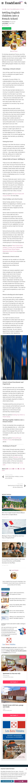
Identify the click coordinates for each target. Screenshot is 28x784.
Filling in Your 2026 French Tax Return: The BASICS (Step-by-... (17, 617)
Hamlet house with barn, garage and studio (13, 706)
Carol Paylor (6, 25)
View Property (13, 682)
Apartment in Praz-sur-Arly (11, 673)
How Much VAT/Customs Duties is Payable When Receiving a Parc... (18, 599)
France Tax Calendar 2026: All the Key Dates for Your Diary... (18, 605)
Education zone (17, 457)
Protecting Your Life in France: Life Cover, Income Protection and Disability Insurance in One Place (13, 561)
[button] (14, 513)
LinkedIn (21, 468)
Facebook (10, 468)
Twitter (15, 468)
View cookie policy (6, 781)
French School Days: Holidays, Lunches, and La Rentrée (14, 476)
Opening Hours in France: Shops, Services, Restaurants (15, 485)
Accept (20, 781)
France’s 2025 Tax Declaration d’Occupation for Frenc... (17, 593)
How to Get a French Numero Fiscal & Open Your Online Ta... (17, 611)
